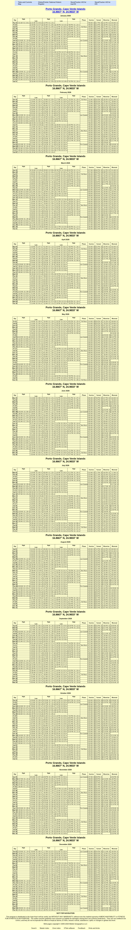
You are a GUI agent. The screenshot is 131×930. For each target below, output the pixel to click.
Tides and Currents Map (25, 3)
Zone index (56, 928)
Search (34, 928)
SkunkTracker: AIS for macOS (78, 3)
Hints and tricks (94, 928)
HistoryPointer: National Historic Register (49, 3)
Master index (44, 928)
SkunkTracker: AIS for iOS (102, 3)
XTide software (69, 928)
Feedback (81, 928)
